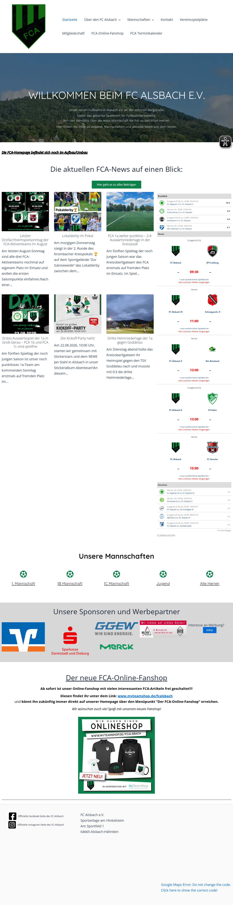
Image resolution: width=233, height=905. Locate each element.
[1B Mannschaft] (70, 574)
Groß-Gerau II (173, 212)
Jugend (163, 583)
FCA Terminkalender (146, 33)
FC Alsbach (187, 212)
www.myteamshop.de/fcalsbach (145, 696)
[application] (119, 19)
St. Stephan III (173, 493)
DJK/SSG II (171, 517)
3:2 (228, 219)
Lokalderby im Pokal (77, 235)
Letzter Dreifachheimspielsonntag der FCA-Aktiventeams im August (25, 239)
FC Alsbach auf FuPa (166, 535)
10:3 (228, 202)
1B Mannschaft (69, 583)
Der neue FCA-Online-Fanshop (116, 677)
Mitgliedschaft (73, 33)
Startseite (69, 19)
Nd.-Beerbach (213, 361)
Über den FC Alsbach (100, 19)
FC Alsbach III (176, 311)
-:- (229, 491)
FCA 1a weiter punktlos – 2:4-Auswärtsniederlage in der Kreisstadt (130, 239)
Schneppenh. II (212, 311)
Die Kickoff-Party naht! (78, 338)
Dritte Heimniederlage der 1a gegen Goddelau (129, 340)
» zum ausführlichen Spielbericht (194, 279)
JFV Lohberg (213, 262)
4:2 (228, 211)
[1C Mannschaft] (116, 574)
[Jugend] (163, 574)
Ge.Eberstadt (185, 526)
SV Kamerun (172, 501)
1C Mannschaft (116, 583)
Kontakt (167, 19)
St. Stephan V (173, 204)
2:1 (228, 227)
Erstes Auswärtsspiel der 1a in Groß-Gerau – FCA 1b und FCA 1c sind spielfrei (25, 342)
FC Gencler (212, 459)
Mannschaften (138, 19)
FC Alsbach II (187, 204)
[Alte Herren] (209, 574)
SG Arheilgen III (186, 509)
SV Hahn (212, 410)
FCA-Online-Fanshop (107, 33)
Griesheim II (172, 220)
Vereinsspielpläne (194, 19)
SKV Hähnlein (173, 228)
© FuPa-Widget (224, 530)
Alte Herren (209, 583)
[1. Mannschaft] (23, 574)
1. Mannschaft (23, 583)
